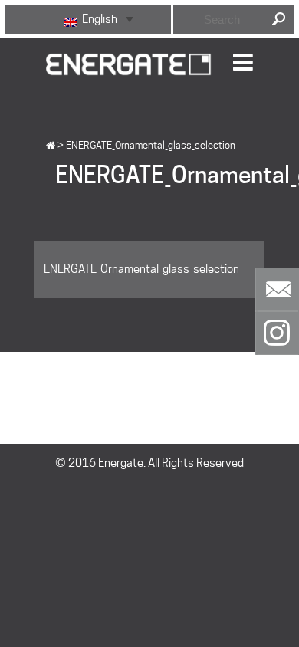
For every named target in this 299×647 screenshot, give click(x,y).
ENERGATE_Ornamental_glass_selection (141, 269)
